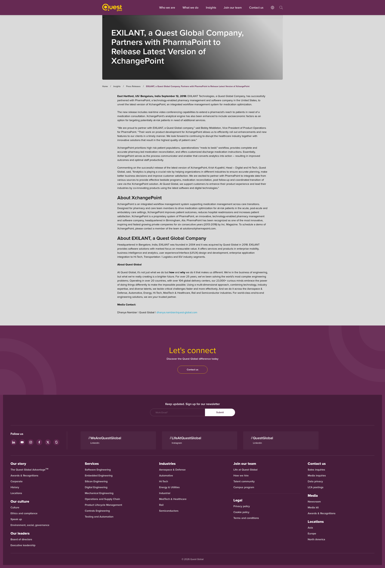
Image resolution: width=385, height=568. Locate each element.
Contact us (192, 369)
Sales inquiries (316, 469)
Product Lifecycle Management (103, 504)
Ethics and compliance (24, 513)
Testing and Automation (99, 516)
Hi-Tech (163, 481)
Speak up (16, 519)
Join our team (233, 7)
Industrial (164, 493)
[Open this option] (272, 10)
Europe (312, 533)
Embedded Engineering (98, 475)
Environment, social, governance (30, 525)
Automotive (166, 475)
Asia (310, 527)
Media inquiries (317, 475)
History (15, 487)
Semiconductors (169, 510)
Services (92, 464)
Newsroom (314, 501)
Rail (161, 504)
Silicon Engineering (96, 481)
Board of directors (21, 539)
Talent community (244, 481)
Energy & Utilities (169, 487)
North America (316, 539)
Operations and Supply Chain (102, 499)
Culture (15, 507)
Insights (211, 7)
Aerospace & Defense (172, 469)
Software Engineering (98, 469)
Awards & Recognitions (24, 475)
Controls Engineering (97, 510)
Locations (16, 493)
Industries (167, 464)
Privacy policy (241, 506)
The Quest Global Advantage (29, 469)
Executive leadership (23, 545)
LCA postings (315, 487)
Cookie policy (241, 512)
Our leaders (20, 533)
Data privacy (315, 481)
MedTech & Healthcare (172, 499)
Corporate (17, 481)
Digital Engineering (96, 487)
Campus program (243, 487)
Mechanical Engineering (99, 493)
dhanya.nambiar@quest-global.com (177, 312)
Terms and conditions (246, 517)
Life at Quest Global (245, 469)
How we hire (241, 475)
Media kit (313, 507)
